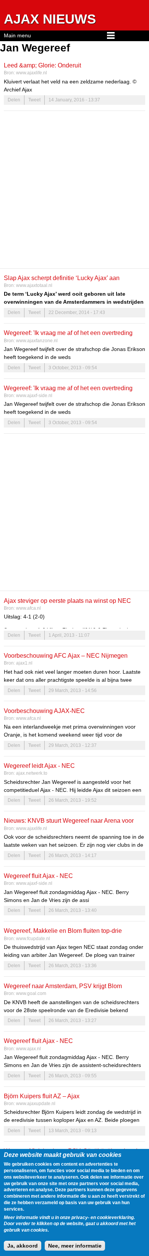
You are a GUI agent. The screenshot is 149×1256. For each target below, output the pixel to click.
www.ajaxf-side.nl (34, 395)
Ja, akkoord (22, 1246)
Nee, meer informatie (75, 1246)
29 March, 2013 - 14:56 (73, 690)
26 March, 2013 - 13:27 (73, 1020)
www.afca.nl (28, 608)
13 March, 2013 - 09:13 (73, 1130)
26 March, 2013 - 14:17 (73, 855)
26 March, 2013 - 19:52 (73, 800)
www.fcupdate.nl (33, 938)
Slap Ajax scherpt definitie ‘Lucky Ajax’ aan (62, 277)
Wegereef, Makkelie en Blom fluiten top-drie (63, 930)
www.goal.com (31, 993)
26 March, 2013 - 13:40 (73, 910)
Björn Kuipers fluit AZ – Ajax (41, 1096)
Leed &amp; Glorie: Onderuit (42, 65)
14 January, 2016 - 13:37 (74, 100)
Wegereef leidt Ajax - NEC (39, 765)
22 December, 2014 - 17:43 (77, 312)
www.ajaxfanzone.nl (37, 340)
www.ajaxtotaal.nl (34, 285)
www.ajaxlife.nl (31, 72)
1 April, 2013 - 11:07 (69, 635)
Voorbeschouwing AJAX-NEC (44, 710)
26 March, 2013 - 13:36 (73, 965)
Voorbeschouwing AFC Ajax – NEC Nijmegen (66, 655)
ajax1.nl (24, 663)
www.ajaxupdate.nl (35, 1103)
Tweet (34, 100)
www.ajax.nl (28, 1048)
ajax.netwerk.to (31, 773)
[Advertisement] (74, 189)
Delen (14, 100)
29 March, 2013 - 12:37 (73, 745)
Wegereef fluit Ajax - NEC (38, 875)
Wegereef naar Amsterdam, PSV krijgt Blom (63, 985)
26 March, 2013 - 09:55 (73, 1075)
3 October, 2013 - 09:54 (73, 367)
